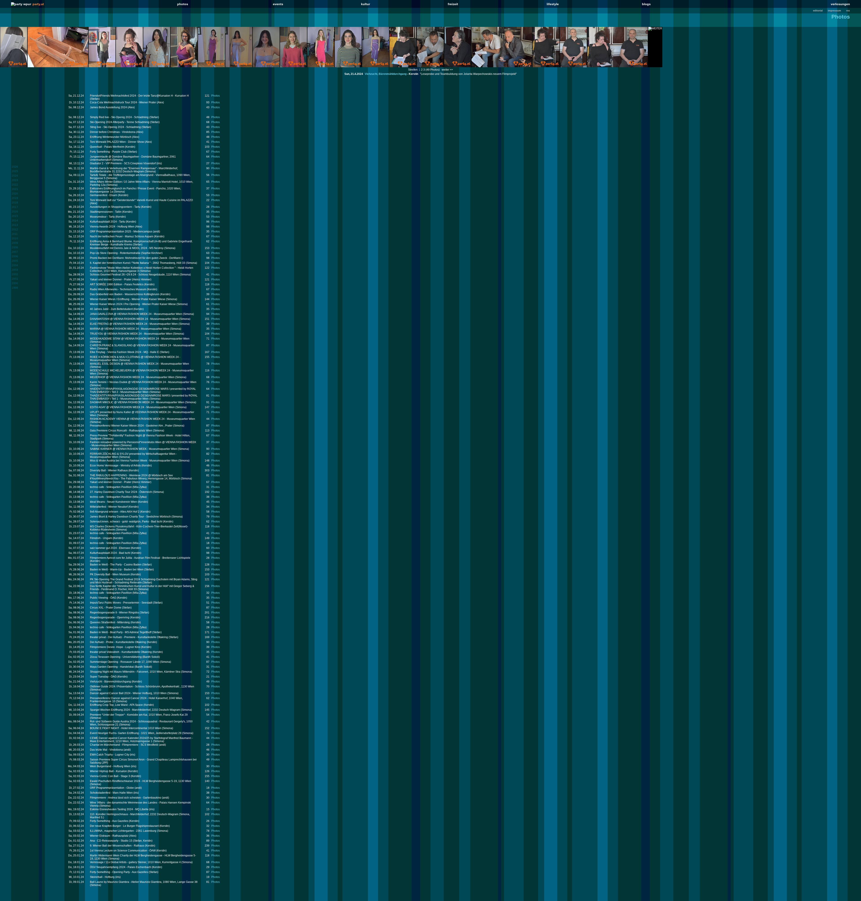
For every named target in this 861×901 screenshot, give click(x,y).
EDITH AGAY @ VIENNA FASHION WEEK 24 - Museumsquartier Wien (132, 407)
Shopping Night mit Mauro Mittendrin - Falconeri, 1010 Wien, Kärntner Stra (135, 671)
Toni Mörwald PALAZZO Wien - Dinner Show (117, 141)
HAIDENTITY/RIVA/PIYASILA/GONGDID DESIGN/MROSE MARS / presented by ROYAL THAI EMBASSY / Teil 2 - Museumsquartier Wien (143, 390)
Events (278, 4)
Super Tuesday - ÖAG (103, 676)
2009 (15, 243)
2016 (15, 211)
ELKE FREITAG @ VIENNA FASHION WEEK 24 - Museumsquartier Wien (134, 323)
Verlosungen (840, 4)
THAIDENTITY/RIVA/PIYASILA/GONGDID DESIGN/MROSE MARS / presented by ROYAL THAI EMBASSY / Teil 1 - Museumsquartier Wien (144, 397)
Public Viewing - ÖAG (103, 597)
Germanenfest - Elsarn (103, 195)
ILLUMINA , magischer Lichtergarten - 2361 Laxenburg (123, 830)
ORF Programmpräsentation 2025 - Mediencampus (121, 231)
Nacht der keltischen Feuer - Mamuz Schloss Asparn (121, 236)
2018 (15, 202)
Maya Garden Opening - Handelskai (112, 666)
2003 (15, 269)
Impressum (834, 10)
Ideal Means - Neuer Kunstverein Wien (113, 501)
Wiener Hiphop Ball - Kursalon (108, 771)
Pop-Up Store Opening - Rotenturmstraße (115, 253)
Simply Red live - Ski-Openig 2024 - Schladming (119, 117)
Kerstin (413, 74)
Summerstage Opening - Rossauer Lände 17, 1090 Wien (124, 661)
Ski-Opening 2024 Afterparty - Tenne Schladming (119, 122)
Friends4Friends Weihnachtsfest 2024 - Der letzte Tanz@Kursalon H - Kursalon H (139, 95)
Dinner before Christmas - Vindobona (112, 132)
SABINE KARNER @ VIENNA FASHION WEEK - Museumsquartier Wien (133, 448)
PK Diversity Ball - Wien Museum (110, 574)
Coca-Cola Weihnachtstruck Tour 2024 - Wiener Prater (123, 102)
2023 (15, 180)
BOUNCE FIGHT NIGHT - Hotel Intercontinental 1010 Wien (125, 728)
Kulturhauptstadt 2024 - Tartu (107, 221)
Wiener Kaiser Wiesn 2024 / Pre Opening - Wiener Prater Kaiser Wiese (133, 304)
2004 (15, 265)
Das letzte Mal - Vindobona (106, 749)
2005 (15, 260)
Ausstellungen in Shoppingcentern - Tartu (115, 206)
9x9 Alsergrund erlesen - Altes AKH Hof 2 (114, 511)
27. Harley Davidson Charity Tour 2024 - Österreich (121, 492)
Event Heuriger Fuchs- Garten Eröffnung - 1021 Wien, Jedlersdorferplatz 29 (135, 733)
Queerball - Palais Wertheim (107, 146)
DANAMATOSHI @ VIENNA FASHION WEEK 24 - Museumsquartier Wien (134, 319)
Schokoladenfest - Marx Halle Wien (111, 792)
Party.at (38, 4)
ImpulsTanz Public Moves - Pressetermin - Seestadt (121, 602)
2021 (15, 189)
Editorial (818, 10)
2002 (15, 274)
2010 (15, 238)
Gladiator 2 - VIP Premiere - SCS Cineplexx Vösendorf (123, 163)
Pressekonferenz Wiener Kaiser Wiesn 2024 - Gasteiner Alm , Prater (131, 425)
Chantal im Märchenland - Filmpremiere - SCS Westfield (124, 744)
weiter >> (447, 69)
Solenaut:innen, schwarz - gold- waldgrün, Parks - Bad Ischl (126, 521)
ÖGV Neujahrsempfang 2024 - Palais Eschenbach (120, 867)
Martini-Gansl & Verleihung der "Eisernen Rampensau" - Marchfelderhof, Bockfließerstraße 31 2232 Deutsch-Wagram (134, 170)
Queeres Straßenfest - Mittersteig (110, 622)
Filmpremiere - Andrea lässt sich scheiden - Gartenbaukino (125, 797)
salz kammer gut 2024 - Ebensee (110, 548)
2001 (15, 278)
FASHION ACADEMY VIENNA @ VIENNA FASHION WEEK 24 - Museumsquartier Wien (142, 418)
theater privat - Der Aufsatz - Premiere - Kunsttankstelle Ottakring (129, 637)
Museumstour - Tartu (102, 216)
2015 (15, 216)
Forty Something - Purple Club (108, 151)
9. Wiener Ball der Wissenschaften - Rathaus (117, 845)
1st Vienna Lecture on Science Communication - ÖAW (123, 850)
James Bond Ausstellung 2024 (108, 107)
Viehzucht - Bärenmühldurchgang (110, 681)
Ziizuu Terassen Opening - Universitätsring (116, 656)
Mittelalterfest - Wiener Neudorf (109, 506)
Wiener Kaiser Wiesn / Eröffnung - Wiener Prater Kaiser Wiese (127, 299)
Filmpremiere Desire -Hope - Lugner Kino (115, 647)
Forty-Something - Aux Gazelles (109, 821)
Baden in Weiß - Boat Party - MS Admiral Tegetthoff (120, 632)
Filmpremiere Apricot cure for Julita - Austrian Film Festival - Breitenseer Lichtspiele (140, 557)
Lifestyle (553, 4)
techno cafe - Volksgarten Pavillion (111, 487)
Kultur (365, 4)
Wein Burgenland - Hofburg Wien (110, 766)
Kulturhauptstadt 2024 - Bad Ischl (110, 552)
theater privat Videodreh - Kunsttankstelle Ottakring (121, 652)
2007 (15, 251)
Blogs (646, 4)
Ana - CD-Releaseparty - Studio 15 (111, 840)
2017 (15, 207)
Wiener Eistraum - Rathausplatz (109, 835)
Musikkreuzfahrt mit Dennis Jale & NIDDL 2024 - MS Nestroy (126, 248)
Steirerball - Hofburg (102, 877)
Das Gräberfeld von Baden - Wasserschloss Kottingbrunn (124, 294)
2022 (15, 184)
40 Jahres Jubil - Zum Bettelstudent (111, 309)
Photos (182, 4)
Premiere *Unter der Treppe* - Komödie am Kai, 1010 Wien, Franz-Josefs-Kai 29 (139, 714)
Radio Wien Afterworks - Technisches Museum (118, 289)
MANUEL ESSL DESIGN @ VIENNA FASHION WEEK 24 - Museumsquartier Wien (139, 363)
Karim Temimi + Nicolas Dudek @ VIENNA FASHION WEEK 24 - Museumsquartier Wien (143, 382)
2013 (15, 225)
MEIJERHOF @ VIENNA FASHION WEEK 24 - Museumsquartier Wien (132, 377)
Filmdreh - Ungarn (101, 538)
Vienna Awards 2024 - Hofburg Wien (112, 226)
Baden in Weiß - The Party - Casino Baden (115, 564)
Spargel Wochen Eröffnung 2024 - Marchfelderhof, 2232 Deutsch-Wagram (135, 709)
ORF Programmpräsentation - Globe (112, 787)
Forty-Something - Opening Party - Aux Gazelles (119, 872)
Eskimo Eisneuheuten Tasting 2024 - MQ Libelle (119, 809)
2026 (15, 166)
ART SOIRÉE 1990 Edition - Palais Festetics (117, 284)
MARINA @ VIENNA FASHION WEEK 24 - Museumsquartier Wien (129, 328)
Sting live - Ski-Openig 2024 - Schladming (115, 127)
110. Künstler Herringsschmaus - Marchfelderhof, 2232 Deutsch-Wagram (134, 814)
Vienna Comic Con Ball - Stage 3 (110, 776)
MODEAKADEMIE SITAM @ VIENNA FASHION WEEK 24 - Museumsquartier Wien (139, 338)
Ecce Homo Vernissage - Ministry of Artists (115, 465)
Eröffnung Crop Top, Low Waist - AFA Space (116, 704)
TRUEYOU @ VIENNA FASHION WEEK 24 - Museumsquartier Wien (131, 333)
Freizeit (453, 4)
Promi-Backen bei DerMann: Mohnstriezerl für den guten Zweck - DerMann (135, 258)
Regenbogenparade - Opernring (109, 617)
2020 (15, 193)
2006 (15, 256)
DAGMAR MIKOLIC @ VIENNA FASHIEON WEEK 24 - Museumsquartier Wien (137, 402)
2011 (15, 234)
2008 (15, 247)
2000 (15, 283)
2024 (15, 175)
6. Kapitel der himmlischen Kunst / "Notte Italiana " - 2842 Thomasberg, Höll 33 (137, 262)
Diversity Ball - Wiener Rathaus (109, 470)
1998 (15, 287)
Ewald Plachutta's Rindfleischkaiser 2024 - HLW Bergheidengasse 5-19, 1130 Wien (140, 781)
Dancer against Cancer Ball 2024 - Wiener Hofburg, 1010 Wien (128, 693)
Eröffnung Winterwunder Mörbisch (110, 137)
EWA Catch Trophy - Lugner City (109, 754)
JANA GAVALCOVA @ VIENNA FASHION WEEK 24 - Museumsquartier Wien (136, 314)
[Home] (21, 4)
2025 (15, 171)
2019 (15, 198)
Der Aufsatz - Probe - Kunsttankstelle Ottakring (118, 642)
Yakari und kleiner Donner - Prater (110, 279)
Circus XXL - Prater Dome (105, 607)
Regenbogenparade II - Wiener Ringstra (114, 612)
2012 (15, 229)
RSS (848, 10)
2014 (15, 220)
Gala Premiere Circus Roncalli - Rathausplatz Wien (121, 430)
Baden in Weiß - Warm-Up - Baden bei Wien (117, 569)
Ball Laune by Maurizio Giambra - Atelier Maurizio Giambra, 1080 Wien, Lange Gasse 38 (144, 882)
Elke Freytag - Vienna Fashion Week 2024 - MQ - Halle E (124, 352)
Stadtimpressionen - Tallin (106, 211)
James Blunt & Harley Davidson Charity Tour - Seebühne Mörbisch (130, 516)
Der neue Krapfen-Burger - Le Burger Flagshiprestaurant (124, 825)
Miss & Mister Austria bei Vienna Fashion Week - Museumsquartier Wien (134, 460)
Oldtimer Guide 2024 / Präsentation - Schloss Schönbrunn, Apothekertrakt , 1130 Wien (142, 686)
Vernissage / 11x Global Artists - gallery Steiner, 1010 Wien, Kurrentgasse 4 (135, 862)
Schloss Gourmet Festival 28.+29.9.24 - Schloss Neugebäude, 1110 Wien (134, 274)
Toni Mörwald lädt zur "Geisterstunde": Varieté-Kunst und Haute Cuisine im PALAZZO (141, 200)
